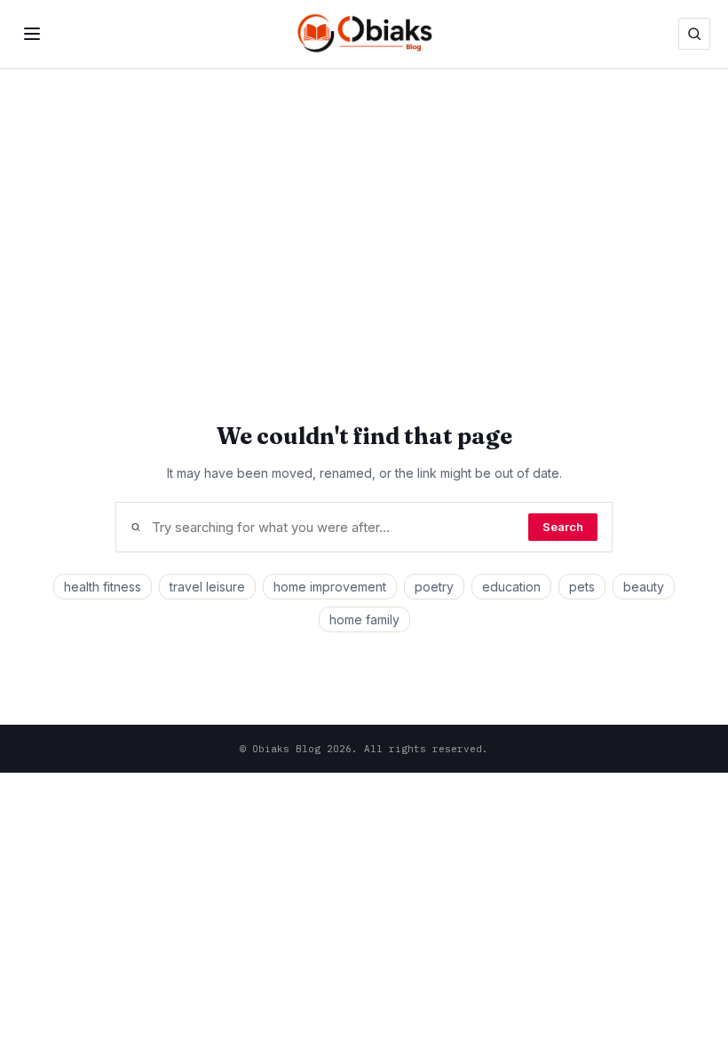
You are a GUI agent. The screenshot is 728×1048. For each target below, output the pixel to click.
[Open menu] (32, 34)
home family (364, 619)
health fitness (102, 586)
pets (582, 586)
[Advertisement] (364, 202)
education (511, 586)
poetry (434, 586)
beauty (643, 586)
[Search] (694, 34)
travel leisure (207, 586)
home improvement (329, 586)
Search (562, 527)
